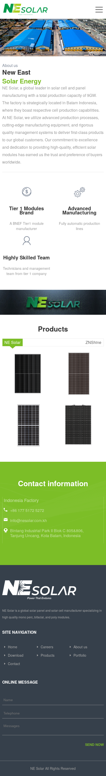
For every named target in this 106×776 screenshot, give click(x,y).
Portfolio (79, 655)
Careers (47, 647)
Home (12, 647)
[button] (100, 37)
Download (15, 655)
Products (47, 655)
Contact (14, 664)
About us (80, 647)
